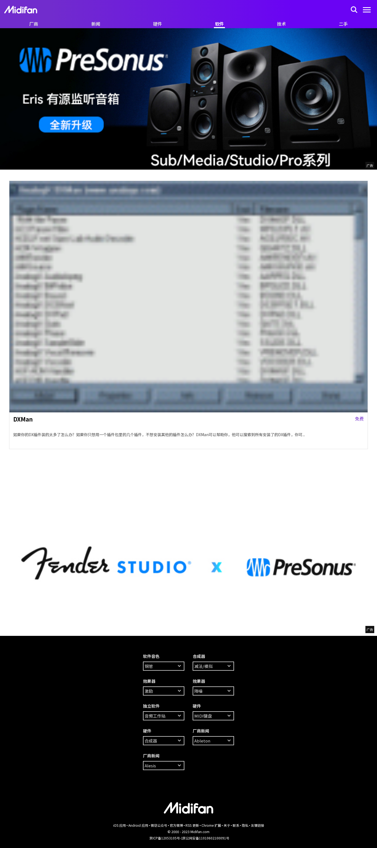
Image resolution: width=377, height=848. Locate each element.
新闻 (95, 23)
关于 (227, 825)
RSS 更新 (192, 825)
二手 (343, 23)
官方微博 (176, 825)
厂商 (33, 23)
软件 (219, 23)
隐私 (245, 825)
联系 (236, 825)
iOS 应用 (119, 825)
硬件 (157, 23)
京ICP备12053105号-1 (166, 838)
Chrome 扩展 (211, 825)
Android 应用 (138, 825)
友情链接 (257, 825)
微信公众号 (159, 825)
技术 (281, 23)
